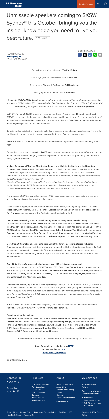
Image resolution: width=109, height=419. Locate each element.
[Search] (105, 4)
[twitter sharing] (85, 55)
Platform (84, 387)
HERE (71, 346)
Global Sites (61, 401)
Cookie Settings (14, 415)
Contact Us (11, 388)
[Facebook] (11, 391)
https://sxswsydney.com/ (54, 352)
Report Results (38, 397)
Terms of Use (12, 412)
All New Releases (88, 384)
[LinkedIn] (14, 391)
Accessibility (29, 415)
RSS (70, 412)
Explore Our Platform (40, 384)
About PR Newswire (64, 384)
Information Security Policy (45, 412)
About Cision (61, 387)
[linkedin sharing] (90, 55)
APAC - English (42, 38)
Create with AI (37, 389)
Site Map (62, 412)
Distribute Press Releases (38, 393)
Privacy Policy (26, 412)
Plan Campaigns (38, 387)
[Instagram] (18, 391)
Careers (59, 395)
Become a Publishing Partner (65, 391)
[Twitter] (8, 391)
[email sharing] (100, 55)
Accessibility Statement (65, 397)
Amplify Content (38, 400)
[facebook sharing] (80, 55)
